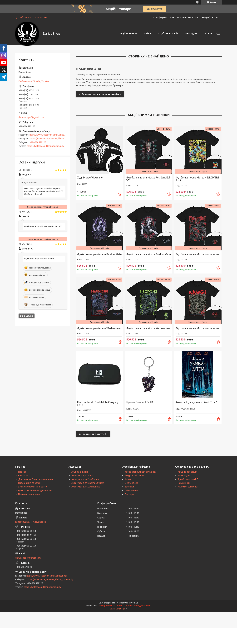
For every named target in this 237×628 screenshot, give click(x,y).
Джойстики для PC (188, 479)
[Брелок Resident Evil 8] (148, 374)
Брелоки (129, 486)
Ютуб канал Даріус (168, 33)
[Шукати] (218, 33)
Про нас (22, 472)
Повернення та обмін (29, 483)
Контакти (23, 475)
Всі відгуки (26, 316)
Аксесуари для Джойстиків (85, 486)
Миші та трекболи (187, 472)
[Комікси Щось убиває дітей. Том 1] (198, 374)
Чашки (128, 479)
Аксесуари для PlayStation (85, 479)
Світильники (131, 490)
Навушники (184, 483)
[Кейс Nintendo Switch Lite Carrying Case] (99, 374)
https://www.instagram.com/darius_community (53, 138)
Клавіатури (184, 475)
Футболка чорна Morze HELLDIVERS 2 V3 (197, 179)
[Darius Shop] (27, 34)
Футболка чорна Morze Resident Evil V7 (148, 179)
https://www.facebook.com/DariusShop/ (50, 134)
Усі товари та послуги (91, 434)
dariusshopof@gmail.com (31, 117)
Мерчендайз (131, 483)
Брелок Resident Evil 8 (139, 402)
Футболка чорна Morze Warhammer (197, 254)
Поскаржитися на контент (111, 606)
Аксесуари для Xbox (82, 475)
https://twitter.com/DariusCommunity (45, 146)
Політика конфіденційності (138, 606)
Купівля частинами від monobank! (35, 490)
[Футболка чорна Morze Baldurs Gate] (99, 226)
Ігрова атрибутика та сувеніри (140, 472)
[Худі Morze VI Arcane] (99, 150)
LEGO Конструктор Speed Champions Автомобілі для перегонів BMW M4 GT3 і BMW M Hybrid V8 (43, 191)
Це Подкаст (192, 33)
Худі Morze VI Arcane (90, 177)
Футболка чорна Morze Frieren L (40, 258)
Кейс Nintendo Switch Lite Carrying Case (97, 403)
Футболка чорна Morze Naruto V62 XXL (43, 226)
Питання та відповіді (29, 494)
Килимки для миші (188, 486)
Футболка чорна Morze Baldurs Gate (99, 254)
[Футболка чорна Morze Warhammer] (198, 226)
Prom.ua (134, 603)
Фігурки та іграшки (134, 475)
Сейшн (147, 33)
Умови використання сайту (32, 486)
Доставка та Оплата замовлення (35, 479)
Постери (129, 494)
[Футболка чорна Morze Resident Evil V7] (148, 150)
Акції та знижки (129, 33)
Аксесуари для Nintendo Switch (87, 483)
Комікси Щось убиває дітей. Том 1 (196, 402)
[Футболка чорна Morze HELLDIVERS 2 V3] (198, 150)
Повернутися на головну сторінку (101, 94)
